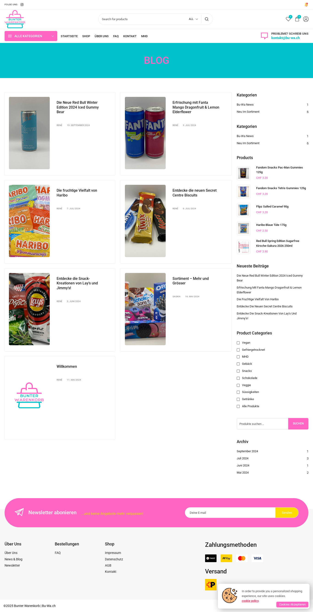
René (59, 125)
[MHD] (144, 36)
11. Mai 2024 (74, 380)
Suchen (298, 423)
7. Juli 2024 (73, 208)
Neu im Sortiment (248, 111)
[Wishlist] (288, 19)
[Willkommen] (29, 397)
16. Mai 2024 (192, 296)
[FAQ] (116, 36)
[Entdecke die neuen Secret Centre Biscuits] (145, 221)
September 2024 (247, 451)
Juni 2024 (243, 465)
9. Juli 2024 (189, 125)
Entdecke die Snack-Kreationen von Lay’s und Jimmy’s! (77, 283)
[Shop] (86, 36)
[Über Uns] (102, 36)
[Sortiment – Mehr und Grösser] (145, 309)
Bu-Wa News (245, 104)
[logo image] (15, 19)
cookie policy (250, 600)
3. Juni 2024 (74, 301)
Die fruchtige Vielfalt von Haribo (258, 299)
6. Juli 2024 (189, 208)
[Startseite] (69, 36)
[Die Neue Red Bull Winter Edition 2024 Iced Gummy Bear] (29, 133)
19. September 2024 (78, 125)
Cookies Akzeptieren (292, 604)
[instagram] (22, 4)
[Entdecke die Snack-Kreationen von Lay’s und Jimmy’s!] (29, 309)
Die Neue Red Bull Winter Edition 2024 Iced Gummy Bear (78, 107)
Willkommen (67, 366)
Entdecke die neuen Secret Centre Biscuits (195, 192)
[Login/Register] (306, 19)
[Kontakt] (130, 36)
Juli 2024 (242, 458)
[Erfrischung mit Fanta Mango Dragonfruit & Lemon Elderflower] (145, 133)
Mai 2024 (243, 472)
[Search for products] (207, 19)
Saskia (177, 296)
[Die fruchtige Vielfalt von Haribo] (29, 221)
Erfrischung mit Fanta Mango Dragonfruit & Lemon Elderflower (196, 107)
